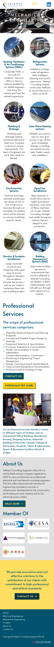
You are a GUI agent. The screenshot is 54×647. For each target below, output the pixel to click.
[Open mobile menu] (34, 4)
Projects (6, 622)
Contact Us (13, 376)
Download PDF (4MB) (19, 385)
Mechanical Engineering (14, 619)
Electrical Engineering (13, 616)
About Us (7, 626)
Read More (12, 503)
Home (5, 612)
